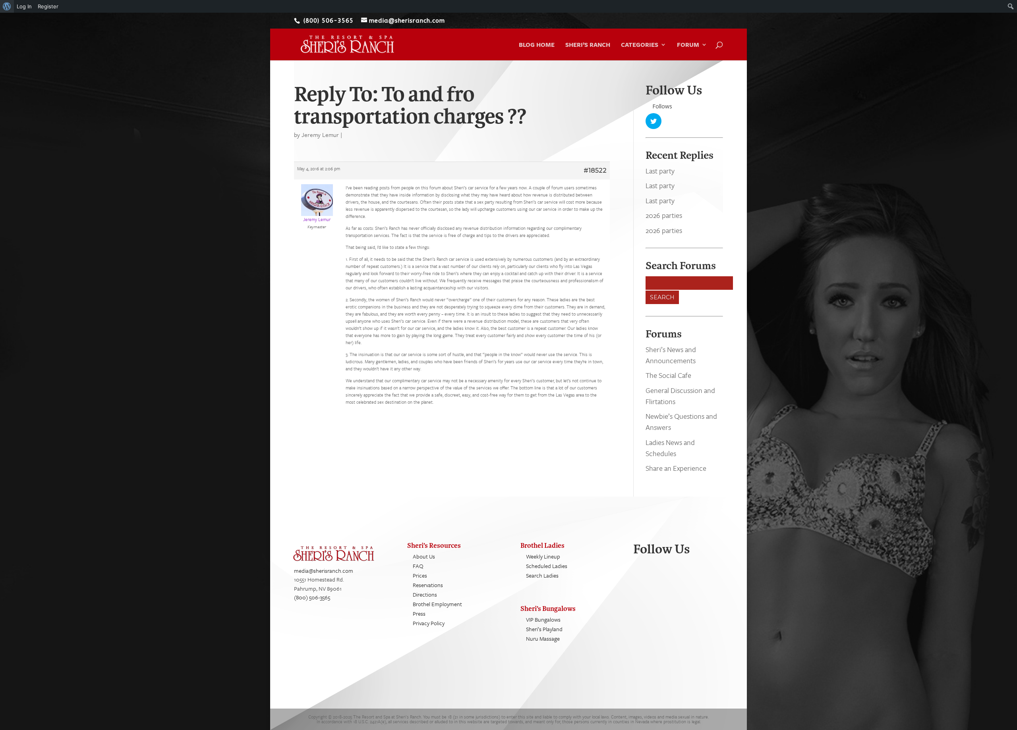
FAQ (418, 566)
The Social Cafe (668, 375)
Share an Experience (676, 468)
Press (419, 613)
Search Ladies (542, 575)
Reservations (428, 585)
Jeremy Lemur (320, 134)
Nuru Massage (543, 638)
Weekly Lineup (543, 556)
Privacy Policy (429, 623)
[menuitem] (7, 6)
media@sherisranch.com (323, 570)
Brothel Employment (437, 604)
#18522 (595, 170)
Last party (660, 171)
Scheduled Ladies (546, 566)
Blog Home (537, 45)
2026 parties (664, 215)
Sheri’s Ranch (587, 45)
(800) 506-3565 (312, 597)
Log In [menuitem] (24, 6)
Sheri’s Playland (544, 629)
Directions (425, 594)
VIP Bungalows (543, 619)
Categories (639, 45)
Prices (420, 575)
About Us (424, 556)
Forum (688, 45)
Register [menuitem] (48, 6)
